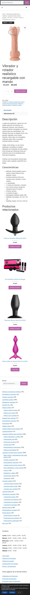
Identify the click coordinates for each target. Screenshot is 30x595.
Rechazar (12, 592)
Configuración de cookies (10, 564)
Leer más (15, 369)
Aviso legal (5, 556)
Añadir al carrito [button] (15, 246)
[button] (25, 27)
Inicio (3, 14)
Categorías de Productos (10, 576)
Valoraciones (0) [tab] (9, 113)
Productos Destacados (9, 579)
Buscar (4, 380)
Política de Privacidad (9, 558)
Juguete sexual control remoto (9, 103)
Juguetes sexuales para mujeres (16, 102)
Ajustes (19, 592)
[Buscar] (26, 3)
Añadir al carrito (21, 91)
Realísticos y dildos (17, 105)
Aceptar (4, 592)
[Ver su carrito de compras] (27, 7)
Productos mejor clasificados (11, 581)
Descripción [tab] (7, 110)
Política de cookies (8, 561)
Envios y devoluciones (9, 566)
